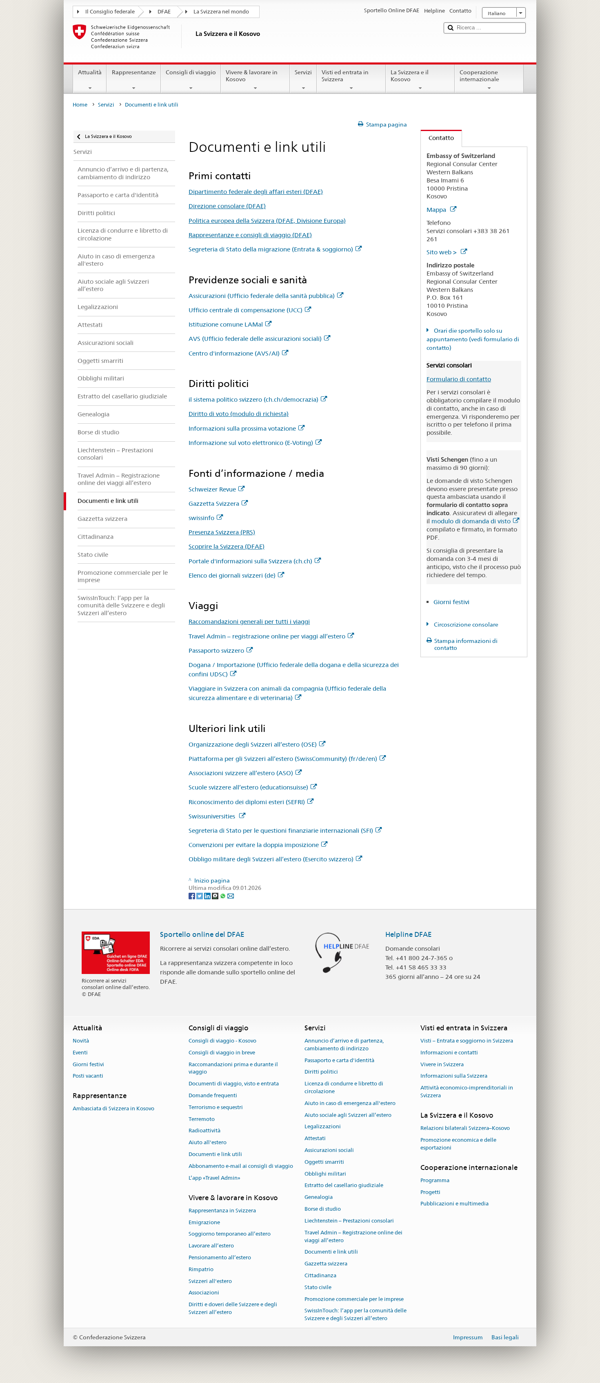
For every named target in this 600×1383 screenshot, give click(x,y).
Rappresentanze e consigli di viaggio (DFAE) (250, 235)
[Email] (230, 895)
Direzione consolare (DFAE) (227, 206)
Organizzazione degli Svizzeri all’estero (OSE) (253, 744)
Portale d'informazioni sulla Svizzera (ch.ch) (250, 561)
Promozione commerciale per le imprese (354, 1299)
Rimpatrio (201, 1269)
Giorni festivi (451, 602)
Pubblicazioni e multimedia (454, 1204)
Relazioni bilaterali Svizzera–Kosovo (465, 1128)
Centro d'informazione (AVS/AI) (234, 353)
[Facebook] (192, 895)
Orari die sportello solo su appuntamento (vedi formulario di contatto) (473, 339)
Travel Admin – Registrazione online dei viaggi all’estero (353, 1236)
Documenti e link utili (215, 1154)
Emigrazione (204, 1222)
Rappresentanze (134, 72)
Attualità (90, 72)
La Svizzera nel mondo (221, 12)
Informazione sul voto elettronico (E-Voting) (251, 443)
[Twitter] (200, 895)
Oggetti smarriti (324, 1162)
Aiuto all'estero (208, 1143)
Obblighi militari (325, 1174)
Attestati (315, 1138)
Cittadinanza (320, 1275)
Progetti (430, 1192)
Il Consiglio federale (110, 12)
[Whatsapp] (223, 895)
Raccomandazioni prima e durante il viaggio (233, 1068)
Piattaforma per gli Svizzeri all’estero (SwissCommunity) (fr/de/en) (283, 759)
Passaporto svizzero (216, 650)
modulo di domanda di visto (471, 521)
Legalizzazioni (322, 1127)
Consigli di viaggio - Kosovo (222, 1041)
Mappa (437, 209)
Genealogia (318, 1197)
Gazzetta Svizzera (214, 503)
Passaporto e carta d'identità (339, 1060)
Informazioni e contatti (449, 1052)
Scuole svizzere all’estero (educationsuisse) (248, 787)
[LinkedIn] (208, 895)
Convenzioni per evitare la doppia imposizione (254, 845)
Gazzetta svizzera (325, 1264)
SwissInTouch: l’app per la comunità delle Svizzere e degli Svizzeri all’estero (355, 1315)
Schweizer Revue (212, 489)
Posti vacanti (88, 1076)
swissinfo (201, 518)
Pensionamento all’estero (220, 1257)
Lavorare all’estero (211, 1246)
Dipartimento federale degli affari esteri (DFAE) (256, 192)
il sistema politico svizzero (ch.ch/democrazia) (253, 399)
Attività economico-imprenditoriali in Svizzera (466, 1091)
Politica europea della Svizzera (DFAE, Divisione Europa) (267, 221)
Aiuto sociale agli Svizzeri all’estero (347, 1115)
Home (80, 105)
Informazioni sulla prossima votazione (242, 428)
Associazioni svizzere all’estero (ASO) (241, 773)
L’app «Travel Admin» (214, 1178)
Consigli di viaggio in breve (222, 1052)
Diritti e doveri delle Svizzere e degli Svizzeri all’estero (233, 1309)
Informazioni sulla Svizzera (453, 1076)
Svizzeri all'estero (210, 1281)
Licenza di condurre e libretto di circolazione (343, 1087)
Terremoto (202, 1119)
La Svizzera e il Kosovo (410, 75)
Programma (434, 1180)
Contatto (437, 138)
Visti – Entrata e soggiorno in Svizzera (466, 1041)
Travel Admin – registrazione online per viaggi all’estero (267, 636)
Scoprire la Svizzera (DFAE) (226, 546)
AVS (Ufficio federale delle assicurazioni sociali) (255, 338)
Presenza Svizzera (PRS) (222, 532)
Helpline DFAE (408, 934)
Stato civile (317, 1287)
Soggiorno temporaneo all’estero (230, 1234)
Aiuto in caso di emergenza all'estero (350, 1103)
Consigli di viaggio (191, 72)
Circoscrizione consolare (465, 624)
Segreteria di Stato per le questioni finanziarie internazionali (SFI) (281, 830)
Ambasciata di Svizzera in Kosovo (113, 1109)
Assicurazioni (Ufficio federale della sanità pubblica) (262, 296)
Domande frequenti (213, 1095)
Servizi (303, 72)
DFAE (164, 12)
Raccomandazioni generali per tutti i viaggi (249, 621)
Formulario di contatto (459, 379)
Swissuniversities (213, 816)
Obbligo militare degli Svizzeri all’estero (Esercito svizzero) (271, 859)
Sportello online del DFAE (202, 934)
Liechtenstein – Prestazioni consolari (349, 1221)
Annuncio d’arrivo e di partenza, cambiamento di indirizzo (344, 1045)
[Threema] (216, 895)
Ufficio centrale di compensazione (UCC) (245, 310)
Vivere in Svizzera (442, 1064)
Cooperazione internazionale (479, 75)
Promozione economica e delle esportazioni (458, 1144)
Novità (81, 1041)
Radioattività (204, 1131)
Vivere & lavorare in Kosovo (252, 75)
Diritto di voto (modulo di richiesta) (239, 414)
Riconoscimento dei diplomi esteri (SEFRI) (247, 802)
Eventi (80, 1052)
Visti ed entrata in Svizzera (345, 75)
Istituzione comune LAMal (226, 324)
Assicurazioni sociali (329, 1150)
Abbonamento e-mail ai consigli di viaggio (241, 1166)
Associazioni (204, 1293)
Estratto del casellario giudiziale (343, 1186)
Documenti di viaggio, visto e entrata (234, 1084)
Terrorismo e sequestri (216, 1107)
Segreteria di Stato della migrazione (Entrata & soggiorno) (271, 249)
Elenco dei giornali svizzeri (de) (232, 575)
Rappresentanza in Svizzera (222, 1210)
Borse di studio (322, 1209)
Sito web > (442, 252)
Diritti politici (321, 1072)
